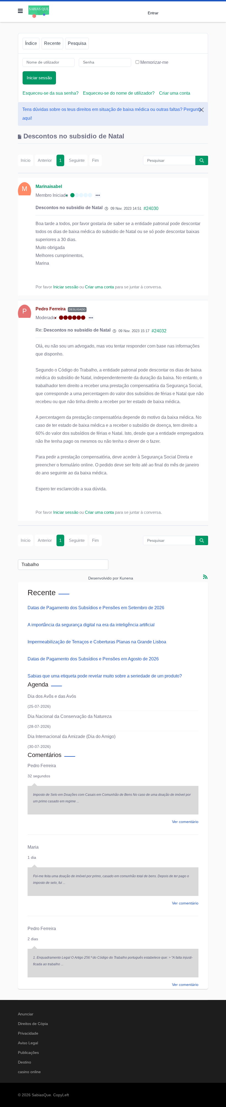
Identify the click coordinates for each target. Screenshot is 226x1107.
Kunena (126, 578)
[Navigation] (20, 11)
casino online (29, 1072)
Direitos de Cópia (33, 1023)
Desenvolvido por (103, 578)
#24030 (151, 208)
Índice (31, 43)
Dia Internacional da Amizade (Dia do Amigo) (71, 736)
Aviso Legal (28, 1043)
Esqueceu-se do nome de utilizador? (119, 93)
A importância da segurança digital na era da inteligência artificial (91, 624)
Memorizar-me (154, 62)
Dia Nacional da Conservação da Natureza (70, 716)
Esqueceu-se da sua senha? (51, 93)
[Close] (201, 109)
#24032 (159, 331)
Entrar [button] (153, 13)
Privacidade (28, 1033)
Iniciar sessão (39, 77)
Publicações (28, 1052)
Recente (52, 43)
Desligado (77, 309)
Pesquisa (77, 43)
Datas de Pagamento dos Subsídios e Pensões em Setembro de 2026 (96, 607)
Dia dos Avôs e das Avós (52, 696)
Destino (24, 1062)
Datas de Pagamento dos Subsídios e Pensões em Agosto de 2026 (93, 659)
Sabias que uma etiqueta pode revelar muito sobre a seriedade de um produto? (105, 676)
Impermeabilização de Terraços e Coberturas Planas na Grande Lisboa (97, 641)
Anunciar (25, 1014)
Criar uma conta (174, 93)
